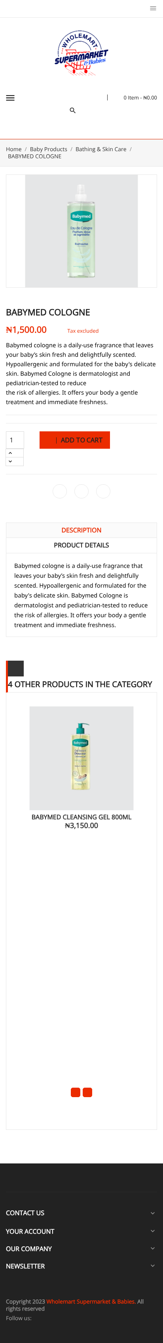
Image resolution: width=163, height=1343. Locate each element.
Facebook (36, 1318)
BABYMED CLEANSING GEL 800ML (82, 817)
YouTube (60, 1318)
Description (81, 530)
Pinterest (103, 491)
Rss (52, 1318)
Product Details (81, 545)
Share (60, 491)
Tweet (81, 491)
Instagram (85, 1318)
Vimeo (77, 1318)
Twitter (44, 1318)
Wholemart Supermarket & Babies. (91, 1302)
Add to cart (81, 440)
